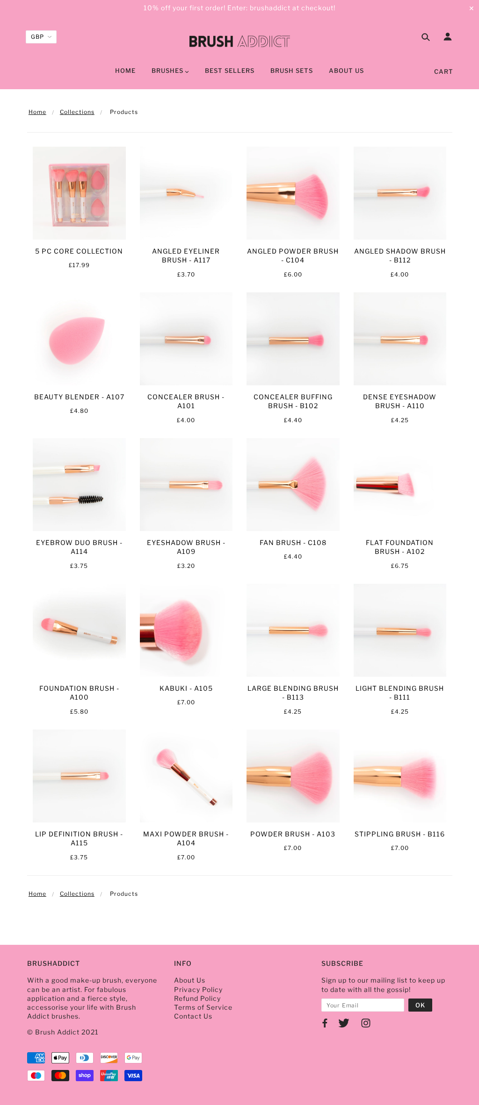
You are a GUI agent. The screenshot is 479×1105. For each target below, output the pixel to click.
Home (37, 111)
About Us (189, 980)
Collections (77, 111)
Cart (443, 71)
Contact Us (193, 1016)
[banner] (239, 39)
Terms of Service (203, 1007)
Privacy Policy (198, 989)
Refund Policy (197, 998)
